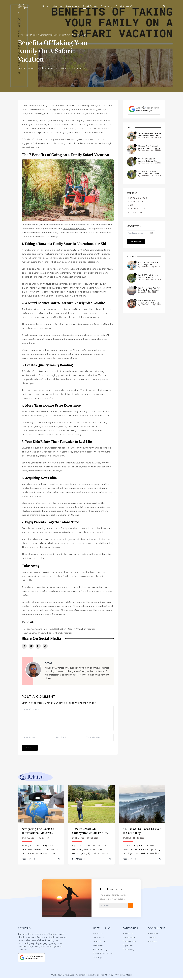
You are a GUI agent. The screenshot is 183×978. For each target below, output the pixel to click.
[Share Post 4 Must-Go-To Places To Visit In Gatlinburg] (160, 859)
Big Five (63, 317)
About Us (98, 934)
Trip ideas (127, 946)
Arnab (23, 68)
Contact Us (98, 938)
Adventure (57, 6)
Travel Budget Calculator (128, 6)
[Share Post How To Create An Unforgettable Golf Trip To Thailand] (110, 859)
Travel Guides (90, 6)
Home (45, 6)
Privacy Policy (100, 950)
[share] (45, 646)
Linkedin (152, 938)
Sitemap (97, 958)
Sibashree (79, 838)
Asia (131, 205)
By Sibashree (143, 137)
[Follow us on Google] (144, 109)
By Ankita (142, 292)
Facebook (153, 934)
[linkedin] (38, 646)
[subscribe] (130, 905)
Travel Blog (106, 6)
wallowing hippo (53, 471)
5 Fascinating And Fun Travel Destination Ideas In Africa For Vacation (59, 629)
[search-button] (164, 6)
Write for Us (99, 942)
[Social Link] (24, 646)
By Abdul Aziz (144, 304)
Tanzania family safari (74, 229)
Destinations (72, 6)
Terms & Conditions (103, 954)
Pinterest (152, 942)
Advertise (98, 946)
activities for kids (84, 511)
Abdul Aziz (29, 838)
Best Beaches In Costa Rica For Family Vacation (48, 633)
